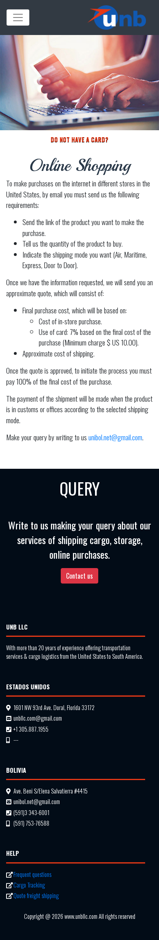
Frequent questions (32, 874)
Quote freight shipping (36, 895)
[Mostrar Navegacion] (18, 17)
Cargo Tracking (29, 885)
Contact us (79, 576)
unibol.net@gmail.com (115, 437)
